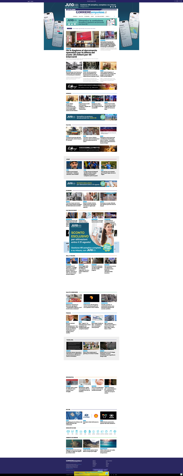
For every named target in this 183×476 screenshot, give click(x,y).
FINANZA (68, 313)
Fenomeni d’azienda (86, 245)
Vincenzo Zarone (85, 246)
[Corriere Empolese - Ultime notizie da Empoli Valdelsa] (91, 13)
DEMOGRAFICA (70, 377)
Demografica (68, 386)
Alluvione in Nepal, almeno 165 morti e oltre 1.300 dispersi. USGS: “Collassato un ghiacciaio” (89, 28)
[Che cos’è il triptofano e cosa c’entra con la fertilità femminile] (98, 382)
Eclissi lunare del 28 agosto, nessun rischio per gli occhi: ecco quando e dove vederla (91, 306)
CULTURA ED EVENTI (71, 210)
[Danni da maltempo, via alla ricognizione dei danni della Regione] (98, 261)
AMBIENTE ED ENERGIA (72, 437)
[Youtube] (181, 1)
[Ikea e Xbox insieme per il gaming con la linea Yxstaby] (91, 346)
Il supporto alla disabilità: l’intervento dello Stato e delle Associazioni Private (97, 250)
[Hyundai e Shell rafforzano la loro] (91, 415)
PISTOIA (107, 463)
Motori (67, 420)
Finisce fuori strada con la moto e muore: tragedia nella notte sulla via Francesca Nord (110, 106)
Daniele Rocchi (72, 246)
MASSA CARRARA (109, 460)
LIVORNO (94, 464)
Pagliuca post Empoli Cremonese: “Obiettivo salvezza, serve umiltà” (72, 173)
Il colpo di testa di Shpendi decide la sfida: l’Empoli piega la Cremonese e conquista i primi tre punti (91, 173)
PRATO (107, 464)
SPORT (68, 159)
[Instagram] (176, 1)
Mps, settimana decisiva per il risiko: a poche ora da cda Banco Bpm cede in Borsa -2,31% (110, 326)
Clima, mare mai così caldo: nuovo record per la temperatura (107, 451)
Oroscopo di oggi (71, 428)
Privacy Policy (73, 470)
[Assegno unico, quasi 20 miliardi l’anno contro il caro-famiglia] (72, 382)
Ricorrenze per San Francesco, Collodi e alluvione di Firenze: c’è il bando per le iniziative (74, 73)
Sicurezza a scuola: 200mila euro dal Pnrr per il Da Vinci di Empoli (108, 204)
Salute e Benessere (69, 303)
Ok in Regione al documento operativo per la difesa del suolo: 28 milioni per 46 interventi (81, 53)
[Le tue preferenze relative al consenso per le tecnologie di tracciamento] (181, 474)
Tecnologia (110, 245)
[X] (180, 1)
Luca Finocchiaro (111, 246)
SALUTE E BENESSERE (72, 292)
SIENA (107, 466)
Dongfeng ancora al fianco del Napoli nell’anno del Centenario (74, 423)
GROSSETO (95, 463)
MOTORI (68, 409)
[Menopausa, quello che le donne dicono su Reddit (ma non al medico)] (85, 382)
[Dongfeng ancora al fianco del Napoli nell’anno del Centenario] (74, 415)
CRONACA (68, 93)
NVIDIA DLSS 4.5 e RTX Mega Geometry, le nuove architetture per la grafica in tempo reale (107, 354)
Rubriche (68, 243)
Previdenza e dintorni (99, 245)
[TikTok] (178, 1)
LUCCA (94, 466)
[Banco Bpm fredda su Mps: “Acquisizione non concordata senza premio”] (98, 318)
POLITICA (68, 125)
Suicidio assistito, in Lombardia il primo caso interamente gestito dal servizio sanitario (107, 307)
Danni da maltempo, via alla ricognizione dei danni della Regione (97, 268)
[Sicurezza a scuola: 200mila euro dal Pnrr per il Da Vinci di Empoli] (108, 197)
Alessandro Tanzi (98, 246)
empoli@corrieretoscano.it (69, 468)
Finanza (67, 321)
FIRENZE (94, 462)
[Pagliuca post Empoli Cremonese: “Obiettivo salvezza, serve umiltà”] (74, 165)
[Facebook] (174, 1)
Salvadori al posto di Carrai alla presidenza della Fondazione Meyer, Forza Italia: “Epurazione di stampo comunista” (108, 44)
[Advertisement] (91, 283)
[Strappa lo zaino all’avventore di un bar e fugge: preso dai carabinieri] (98, 98)
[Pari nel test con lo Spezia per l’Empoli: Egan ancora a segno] (109, 165)
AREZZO (94, 460)
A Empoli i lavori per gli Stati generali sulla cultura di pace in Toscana (73, 139)
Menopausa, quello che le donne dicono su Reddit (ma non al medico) (84, 389)
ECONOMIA (69, 190)
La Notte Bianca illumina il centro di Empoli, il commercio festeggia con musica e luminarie (110, 223)
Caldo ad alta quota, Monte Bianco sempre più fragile (90, 450)
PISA (107, 462)
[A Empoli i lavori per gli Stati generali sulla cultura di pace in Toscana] (74, 131)
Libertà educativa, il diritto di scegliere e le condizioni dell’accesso (85, 249)
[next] (115, 28)
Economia (67, 201)
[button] (114, 16)
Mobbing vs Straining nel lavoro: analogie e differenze (71, 249)
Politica (67, 136)
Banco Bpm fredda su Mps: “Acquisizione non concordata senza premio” (97, 325)
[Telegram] (177, 1)
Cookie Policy (68, 470)
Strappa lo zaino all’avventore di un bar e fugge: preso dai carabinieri (97, 106)
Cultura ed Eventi (69, 219)
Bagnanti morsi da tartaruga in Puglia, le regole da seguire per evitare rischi (73, 451)
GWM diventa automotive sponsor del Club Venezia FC (107, 422)
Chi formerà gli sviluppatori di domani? (110, 249)
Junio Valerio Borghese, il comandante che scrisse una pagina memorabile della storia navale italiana (108, 74)
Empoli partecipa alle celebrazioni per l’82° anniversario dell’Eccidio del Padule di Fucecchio (72, 223)
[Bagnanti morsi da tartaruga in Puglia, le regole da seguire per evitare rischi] (74, 444)
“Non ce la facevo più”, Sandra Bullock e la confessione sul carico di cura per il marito (110, 390)
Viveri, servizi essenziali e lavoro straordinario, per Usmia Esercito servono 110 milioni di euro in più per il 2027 (91, 74)
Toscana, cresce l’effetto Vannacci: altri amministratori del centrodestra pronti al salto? (91, 139)
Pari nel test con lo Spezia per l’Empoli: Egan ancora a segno (108, 173)
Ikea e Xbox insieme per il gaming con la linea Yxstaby (90, 353)
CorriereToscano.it (79, 464)
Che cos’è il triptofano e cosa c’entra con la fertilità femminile (97, 389)
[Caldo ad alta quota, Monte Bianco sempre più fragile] (91, 444)
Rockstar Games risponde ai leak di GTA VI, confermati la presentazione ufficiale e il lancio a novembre (73, 354)
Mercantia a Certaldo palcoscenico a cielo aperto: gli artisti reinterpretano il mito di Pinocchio (97, 223)
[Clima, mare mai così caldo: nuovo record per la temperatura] (108, 444)
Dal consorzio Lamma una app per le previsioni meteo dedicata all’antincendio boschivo (110, 269)
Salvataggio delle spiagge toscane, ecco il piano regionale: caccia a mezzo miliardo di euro (84, 269)
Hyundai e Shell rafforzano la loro (90, 422)
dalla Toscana (68, 48)
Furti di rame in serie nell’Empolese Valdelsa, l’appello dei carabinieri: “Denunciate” (85, 106)
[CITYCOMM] (91, 475)
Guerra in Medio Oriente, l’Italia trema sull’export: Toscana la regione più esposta (89, 205)
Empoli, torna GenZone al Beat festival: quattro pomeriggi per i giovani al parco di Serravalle (84, 224)
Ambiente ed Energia (69, 448)
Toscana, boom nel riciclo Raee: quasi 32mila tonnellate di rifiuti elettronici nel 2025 (74, 204)
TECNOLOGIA (69, 340)
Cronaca (102, 70)
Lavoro (71, 245)
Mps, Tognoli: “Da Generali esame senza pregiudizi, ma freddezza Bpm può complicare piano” (84, 326)
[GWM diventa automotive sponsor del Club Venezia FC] (108, 415)
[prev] (114, 28)
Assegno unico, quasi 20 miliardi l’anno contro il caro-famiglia (71, 389)
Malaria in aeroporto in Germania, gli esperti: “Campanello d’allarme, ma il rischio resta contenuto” (74, 307)
